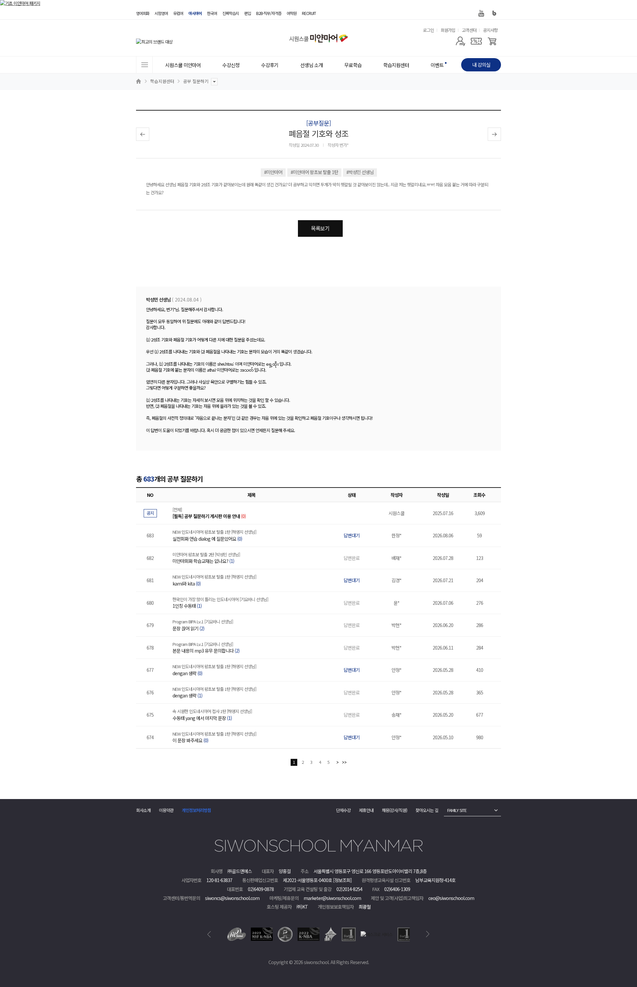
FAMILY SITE (456, 810)
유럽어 (178, 13)
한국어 (212, 13)
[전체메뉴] (144, 64)
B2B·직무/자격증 (268, 13)
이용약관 (166, 810)
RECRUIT (309, 13)
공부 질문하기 (195, 81)
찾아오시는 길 (426, 810)
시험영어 (161, 13)
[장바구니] (492, 41)
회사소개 (143, 810)
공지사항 (490, 30)
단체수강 (343, 810)
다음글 (494, 134)
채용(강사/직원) (394, 810)
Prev (209, 934)
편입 (247, 13)
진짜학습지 (230, 13)
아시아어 (195, 13)
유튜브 (481, 13)
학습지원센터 (162, 81)
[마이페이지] (460, 41)
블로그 (494, 13)
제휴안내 (366, 810)
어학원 (292, 13)
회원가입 (448, 30)
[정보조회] (342, 880)
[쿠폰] (476, 41)
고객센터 (469, 30)
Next (428, 934)
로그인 (428, 30)
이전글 (142, 134)
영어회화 (142, 13)
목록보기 (320, 228)
